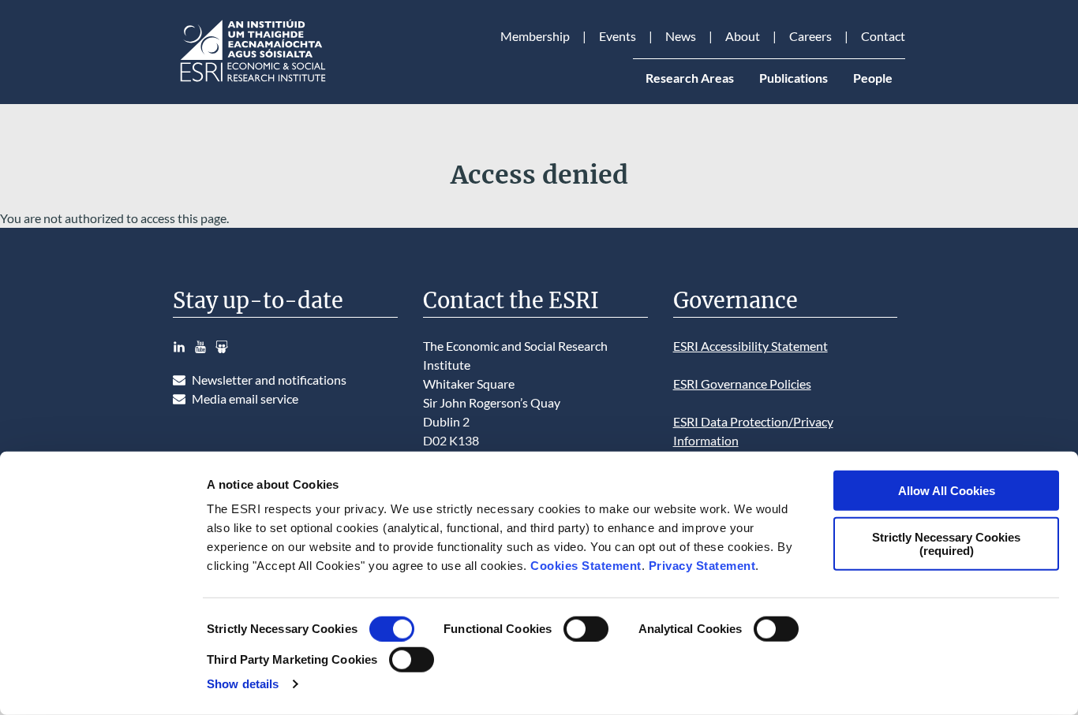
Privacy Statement (702, 565)
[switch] (585, 629)
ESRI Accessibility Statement (750, 345)
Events (617, 35)
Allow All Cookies (946, 490)
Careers (810, 35)
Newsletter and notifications (269, 379)
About (742, 35)
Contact (883, 35)
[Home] (252, 81)
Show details (243, 684)
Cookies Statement (586, 565)
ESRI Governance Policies (742, 383)
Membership (535, 35)
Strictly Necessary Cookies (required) (946, 543)
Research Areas (690, 77)
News (680, 35)
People (873, 77)
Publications (793, 77)
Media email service (245, 398)
